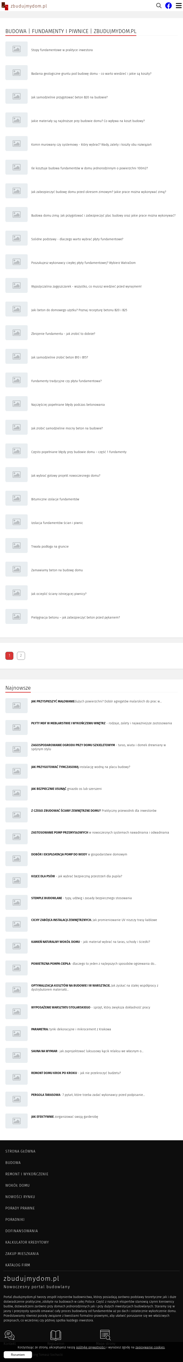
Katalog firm (17, 1265)
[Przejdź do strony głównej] (5, 6)
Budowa (13, 1163)
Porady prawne (20, 1208)
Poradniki (15, 1219)
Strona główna (20, 1151)
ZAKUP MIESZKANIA (22, 1254)
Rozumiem (18, 1354)
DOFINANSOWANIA (21, 1231)
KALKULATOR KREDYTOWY (27, 1242)
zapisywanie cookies (150, 1347)
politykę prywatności (91, 1347)
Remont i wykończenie (26, 1174)
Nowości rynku (20, 1197)
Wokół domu (17, 1185)
